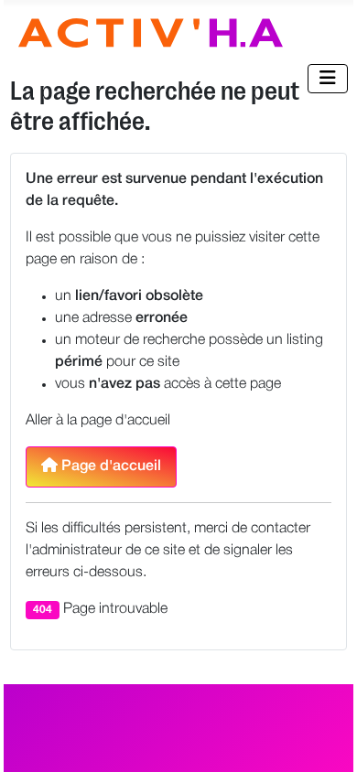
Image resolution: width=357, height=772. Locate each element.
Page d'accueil (109, 466)
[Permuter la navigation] (328, 78)
